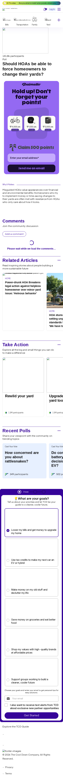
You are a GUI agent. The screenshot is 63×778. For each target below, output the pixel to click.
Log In (52, 9)
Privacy (9, 767)
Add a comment (14, 234)
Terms (8, 773)
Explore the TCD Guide (15, 727)
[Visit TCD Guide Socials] (8, 734)
